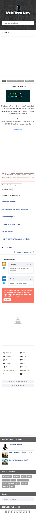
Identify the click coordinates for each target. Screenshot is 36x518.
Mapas (24, 356)
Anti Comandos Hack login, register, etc (15, 209)
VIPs (29, 476)
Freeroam (16, 476)
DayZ (4, 483)
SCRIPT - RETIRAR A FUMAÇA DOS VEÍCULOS (16, 239)
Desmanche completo (22, 252)
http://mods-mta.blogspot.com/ (15, 80)
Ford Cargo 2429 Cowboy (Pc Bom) (20, 452)
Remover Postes (7, 231)
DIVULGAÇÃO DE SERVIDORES (18, 381)
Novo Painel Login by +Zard (11, 224)
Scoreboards (7, 476)
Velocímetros (10, 370)
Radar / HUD (25, 370)
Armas (24, 353)
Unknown (13, 264)
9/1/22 (26, 279)
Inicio (4, 80)
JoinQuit (25, 480)
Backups (11, 483)
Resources (9, 360)
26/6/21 (26, 264)
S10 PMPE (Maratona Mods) (18, 460)
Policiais (24, 483)
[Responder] (4, 268)
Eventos (5, 487)
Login (12, 487)
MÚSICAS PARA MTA (18, 385)
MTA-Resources (30, 80)
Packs (24, 360)
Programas (9, 363)
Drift (13, 480)
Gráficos (8, 356)
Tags (17, 483)
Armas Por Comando (9, 202)
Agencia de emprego (8, 216)
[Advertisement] (18, 57)
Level (19, 480)
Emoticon (7, 299)
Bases (24, 476)
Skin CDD (8, 248)
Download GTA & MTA (16, 445)
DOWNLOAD (18, 129)
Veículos (8, 353)
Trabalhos (6, 480)
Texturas (8, 374)
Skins (7, 367)
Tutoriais (24, 367)
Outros (24, 374)
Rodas (24, 363)
